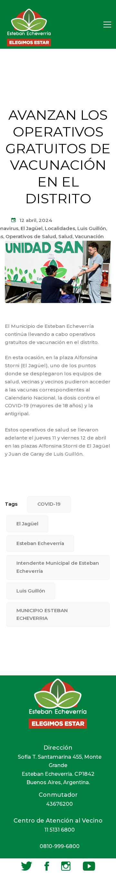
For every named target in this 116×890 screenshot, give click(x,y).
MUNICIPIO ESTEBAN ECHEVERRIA (42, 614)
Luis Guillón (91, 228)
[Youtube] (89, 866)
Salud (65, 236)
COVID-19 (49, 504)
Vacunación (89, 236)
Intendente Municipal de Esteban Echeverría (57, 567)
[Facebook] (46, 866)
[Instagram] (66, 866)
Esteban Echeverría (40, 543)
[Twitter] (26, 866)
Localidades (60, 228)
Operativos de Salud (30, 236)
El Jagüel (32, 228)
